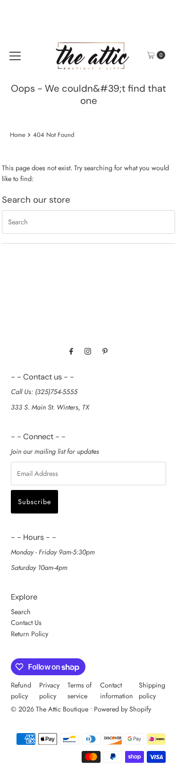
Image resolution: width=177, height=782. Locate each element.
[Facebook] (71, 351)
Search (21, 611)
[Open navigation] (15, 55)
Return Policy (29, 634)
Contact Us (26, 622)
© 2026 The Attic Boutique (49, 709)
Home (17, 134)
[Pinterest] (105, 351)
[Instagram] (87, 351)
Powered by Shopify (122, 709)
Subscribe (34, 501)
